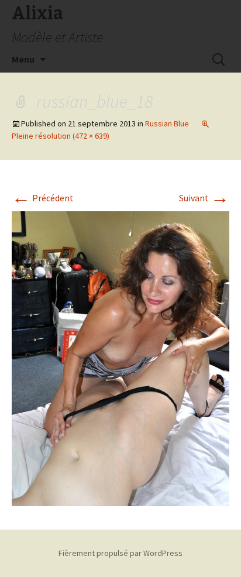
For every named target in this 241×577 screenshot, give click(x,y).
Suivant (204, 198)
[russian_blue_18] (120, 357)
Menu (23, 59)
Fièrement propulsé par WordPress (120, 553)
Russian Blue (167, 123)
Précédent (43, 198)
